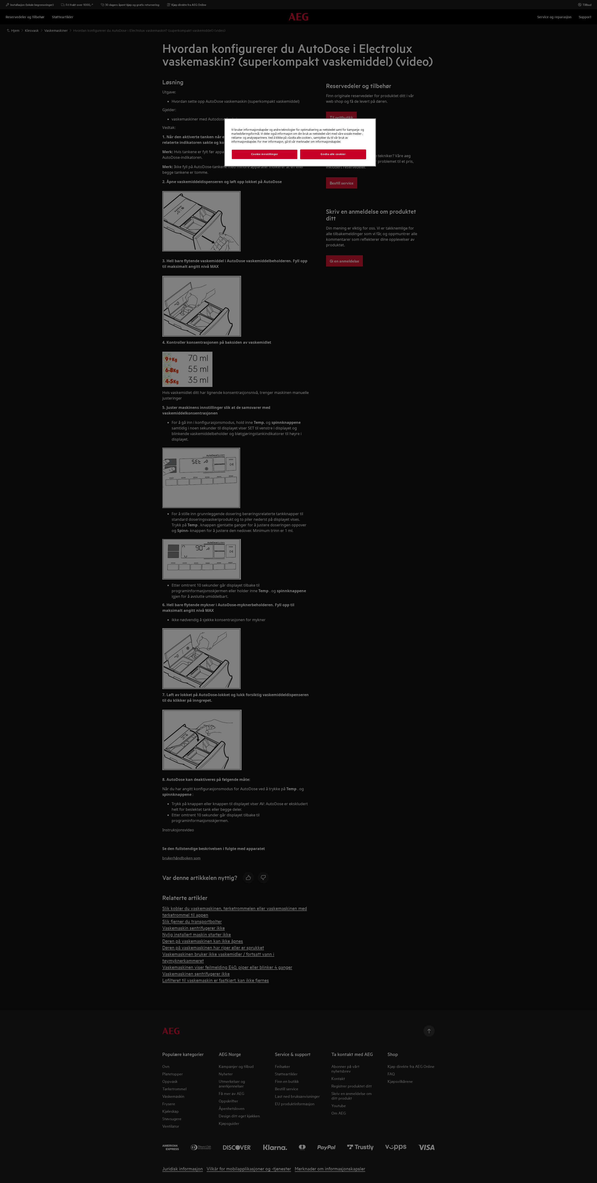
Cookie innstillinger (264, 154)
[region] (300, 142)
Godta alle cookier (333, 154)
